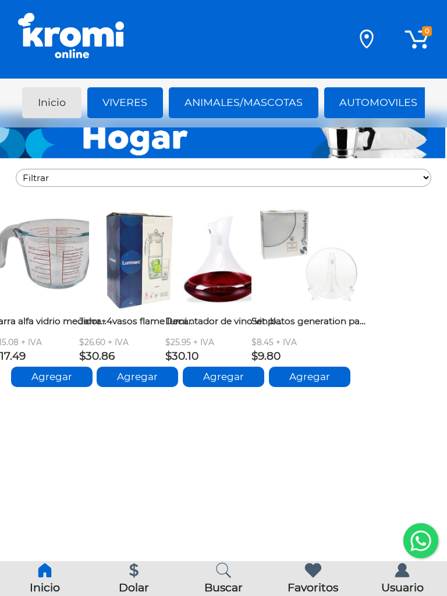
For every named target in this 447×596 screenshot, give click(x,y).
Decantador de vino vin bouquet (223, 321)
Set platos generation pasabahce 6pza (309, 321)
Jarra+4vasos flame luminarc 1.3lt (137, 321)
